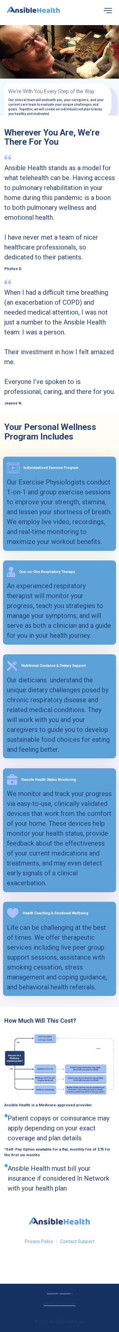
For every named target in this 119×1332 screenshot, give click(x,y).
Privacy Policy (39, 1241)
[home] (33, 11)
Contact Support (77, 1241)
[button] (107, 11)
